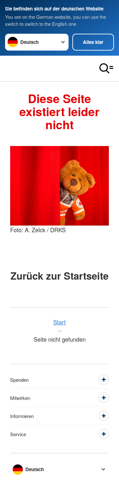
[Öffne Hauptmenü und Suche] (106, 68)
